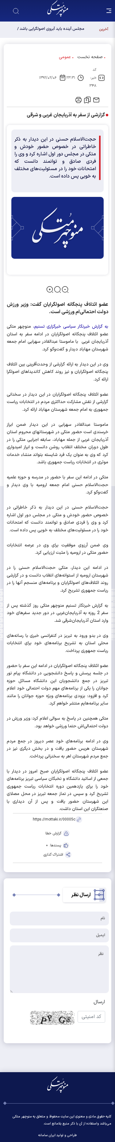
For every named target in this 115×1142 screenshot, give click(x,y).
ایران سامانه (47, 1135)
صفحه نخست (90, 57)
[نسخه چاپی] (78, 100)
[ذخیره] (87, 100)
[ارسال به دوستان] (96, 100)
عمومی (65, 57)
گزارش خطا (53, 833)
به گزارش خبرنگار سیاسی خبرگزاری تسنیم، (70, 326)
